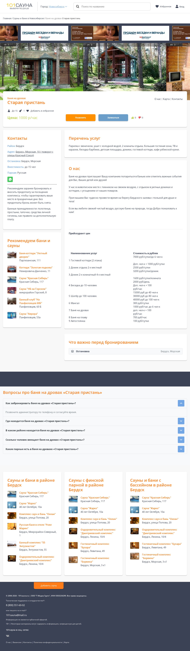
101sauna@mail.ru (16, 615)
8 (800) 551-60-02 (15, 605)
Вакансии (17, 642)
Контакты (177, 99)
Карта (166, 99)
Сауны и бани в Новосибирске (28, 18)
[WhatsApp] (10, 179)
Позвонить (80, 117)
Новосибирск (56, 6)
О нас (158, 99)
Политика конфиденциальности (48, 642)
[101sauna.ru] (19, 6)
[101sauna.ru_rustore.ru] (95, 33)
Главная (7, 18)
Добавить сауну (49, 585)
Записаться (113, 117)
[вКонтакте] (7, 635)
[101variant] (44, 33)
